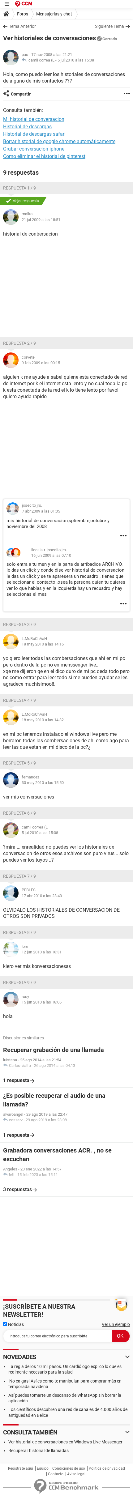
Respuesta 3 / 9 (19, 624)
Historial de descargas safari (34, 134)
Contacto (55, 1474)
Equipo (43, 1468)
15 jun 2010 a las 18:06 (42, 1002)
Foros (22, 13)
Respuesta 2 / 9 (19, 343)
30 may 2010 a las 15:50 (43, 782)
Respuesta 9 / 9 (19, 982)
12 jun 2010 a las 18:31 (42, 952)
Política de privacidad (107, 1468)
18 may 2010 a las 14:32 (43, 720)
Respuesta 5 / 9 (19, 763)
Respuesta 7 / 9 (19, 876)
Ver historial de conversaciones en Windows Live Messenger (65, 1441)
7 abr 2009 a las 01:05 (41, 511)
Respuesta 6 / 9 (19, 813)
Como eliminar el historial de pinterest (44, 156)
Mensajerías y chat (54, 13)
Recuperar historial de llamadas (38, 1450)
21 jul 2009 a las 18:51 (41, 219)
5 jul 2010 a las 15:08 (76, 60)
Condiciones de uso (68, 1468)
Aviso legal (76, 1474)
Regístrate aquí (20, 1468)
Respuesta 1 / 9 (19, 187)
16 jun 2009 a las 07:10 (51, 555)
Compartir (21, 94)
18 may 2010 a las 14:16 (43, 644)
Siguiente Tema (109, 26)
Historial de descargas (27, 127)
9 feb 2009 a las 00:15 (41, 362)
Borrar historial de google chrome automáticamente (59, 141)
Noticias (15, 1324)
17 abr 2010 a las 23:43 (42, 895)
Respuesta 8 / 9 (19, 932)
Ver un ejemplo (116, 1324)
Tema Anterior (22, 26)
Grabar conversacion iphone (33, 149)
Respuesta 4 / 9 (19, 700)
